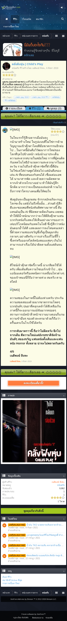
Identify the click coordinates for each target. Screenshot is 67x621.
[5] (59, 116)
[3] (53, 116)
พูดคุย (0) (55, 108)
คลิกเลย (29, 55)
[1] (47, 116)
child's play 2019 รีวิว (40, 97)
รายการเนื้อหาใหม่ (11, 583)
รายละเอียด (15, 108)
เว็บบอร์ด (26, 19)
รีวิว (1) (36, 108)
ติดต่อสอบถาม (37, 618)
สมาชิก (39, 19)
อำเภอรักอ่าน (14, 530)
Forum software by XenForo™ (33, 614)
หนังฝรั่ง (15, 68)
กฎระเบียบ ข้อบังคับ (20, 618)
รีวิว (15, 19)
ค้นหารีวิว (6, 577)
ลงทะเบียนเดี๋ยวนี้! (33, 383)
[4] (56, 116)
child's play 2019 (21, 97)
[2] (50, 116)
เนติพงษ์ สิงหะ (38, 68)
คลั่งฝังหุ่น (56, 97)
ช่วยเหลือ (49, 618)
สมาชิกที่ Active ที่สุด (12, 580)
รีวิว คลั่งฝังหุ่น (10, 101)
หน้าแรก (7, 19)
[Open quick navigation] (56, 36)
